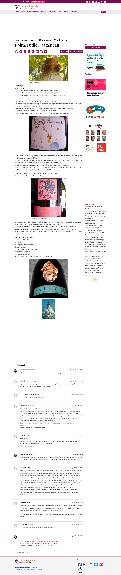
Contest (73, 12)
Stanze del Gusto (54, 12)
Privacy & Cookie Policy (21, 569)
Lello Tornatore (25, 406)
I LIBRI (22, 1)
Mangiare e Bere (33, 12)
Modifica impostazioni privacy (34, 569)
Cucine (65, 12)
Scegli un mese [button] (95, 47)
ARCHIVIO (26, 1)
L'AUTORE (17, 1)
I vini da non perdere (26, 39)
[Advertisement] (60, 25)
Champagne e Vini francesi (53, 39)
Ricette (43, 12)
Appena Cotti (20, 12)
